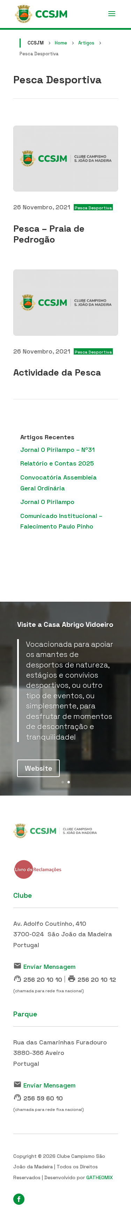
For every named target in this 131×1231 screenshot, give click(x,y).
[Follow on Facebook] (18, 1199)
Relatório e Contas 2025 (57, 463)
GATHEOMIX (99, 1177)
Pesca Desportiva (93, 208)
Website (38, 768)
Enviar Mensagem (49, 967)
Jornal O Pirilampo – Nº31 (57, 450)
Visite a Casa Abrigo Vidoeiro (65, 624)
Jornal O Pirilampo (47, 502)
